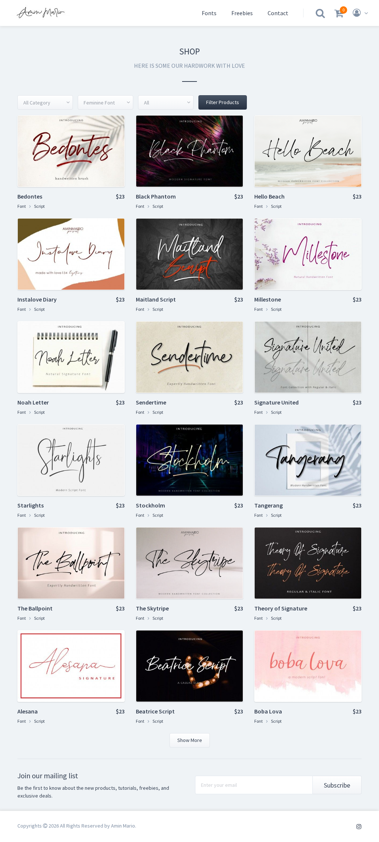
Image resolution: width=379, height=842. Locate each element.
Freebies (242, 13)
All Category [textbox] (36, 102)
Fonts (209, 13)
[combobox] (45, 102)
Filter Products (222, 102)
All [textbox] (146, 102)
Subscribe (337, 785)
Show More (189, 740)
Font (21, 206)
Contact (278, 13)
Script (39, 206)
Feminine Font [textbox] (99, 102)
